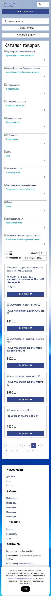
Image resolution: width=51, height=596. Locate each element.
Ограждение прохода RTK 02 (22, 415)
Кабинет (12, 491)
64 (27, 450)
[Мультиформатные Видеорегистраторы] (25, 68)
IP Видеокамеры (12, 89)
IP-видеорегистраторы (15, 105)
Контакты (13, 544)
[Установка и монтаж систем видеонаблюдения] (5, 21)
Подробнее (24, 294)
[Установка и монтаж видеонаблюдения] (25, 235)
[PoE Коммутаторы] (25, 168)
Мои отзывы (11, 507)
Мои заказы (11, 503)
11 (17, 450)
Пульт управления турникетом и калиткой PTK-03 (24, 349)
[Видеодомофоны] (25, 118)
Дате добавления (32, 258)
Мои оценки (11, 512)
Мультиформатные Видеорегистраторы (22, 72)
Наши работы (11, 534)
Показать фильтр (26, 35)
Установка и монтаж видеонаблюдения (22, 239)
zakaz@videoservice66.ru (22, 563)
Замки (8, 206)
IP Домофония (12, 139)
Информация (15, 470)
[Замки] (25, 202)
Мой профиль (11, 498)
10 (12, 450)
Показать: (34, 253)
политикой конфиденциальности (21, 578)
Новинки (9, 529)
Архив (8, 538)
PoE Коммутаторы (13, 172)
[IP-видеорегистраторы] (25, 101)
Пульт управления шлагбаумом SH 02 (25, 312)
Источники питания (14, 223)
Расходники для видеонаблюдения (20, 189)
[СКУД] (25, 152)
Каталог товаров (26, 28)
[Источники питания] (25, 218)
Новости (9, 486)
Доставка (10, 476)
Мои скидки (11, 516)
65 (33, 450)
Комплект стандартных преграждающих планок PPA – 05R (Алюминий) (25, 279)
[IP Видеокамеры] (25, 85)
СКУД (8, 156)
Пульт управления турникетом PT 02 (25, 383)
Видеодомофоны (13, 122)
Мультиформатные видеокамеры (20, 55)
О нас (8, 481)
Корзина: (25, 11)
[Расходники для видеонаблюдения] (25, 185)
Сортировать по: (13, 258)
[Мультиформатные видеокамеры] (25, 51)
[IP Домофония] (25, 135)
